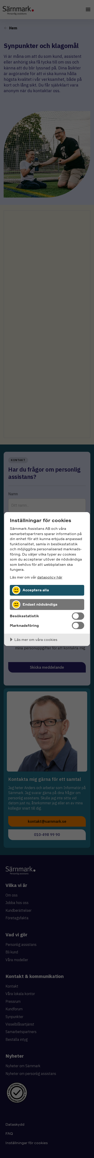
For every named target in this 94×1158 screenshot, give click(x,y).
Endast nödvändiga (40, 604)
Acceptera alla (36, 590)
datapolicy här (49, 577)
